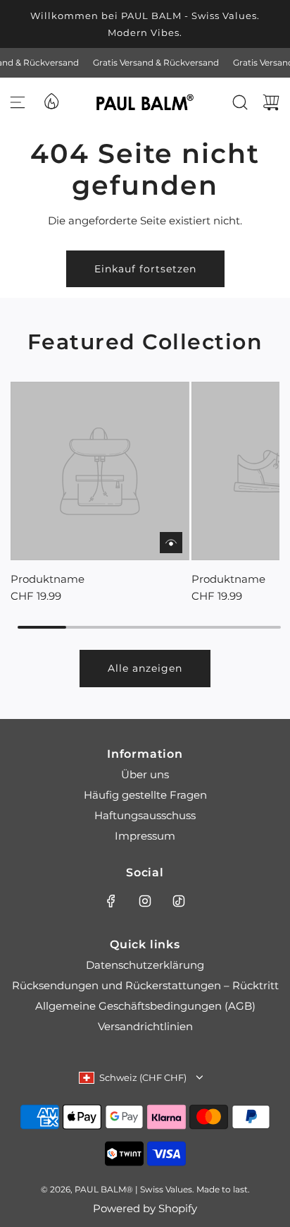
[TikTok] (178, 901)
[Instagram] (145, 901)
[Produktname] (100, 471)
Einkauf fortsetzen (145, 268)
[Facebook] (111, 901)
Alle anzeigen (145, 668)
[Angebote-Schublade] (50, 100)
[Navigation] (17, 102)
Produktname (47, 579)
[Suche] (240, 102)
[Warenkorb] (271, 102)
